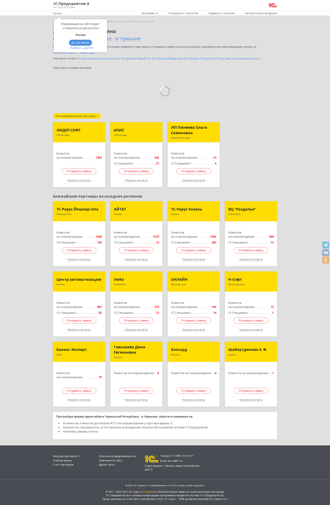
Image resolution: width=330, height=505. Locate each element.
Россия (81, 58)
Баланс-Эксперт (71, 349)
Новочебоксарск (64, 52)
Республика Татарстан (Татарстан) (207, 58)
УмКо (119, 279)
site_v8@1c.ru (175, 460)
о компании (149, 491)
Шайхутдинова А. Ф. (247, 349)
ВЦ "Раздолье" (242, 209)
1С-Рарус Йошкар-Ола (77, 209)
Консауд (179, 349)
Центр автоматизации (78, 279)
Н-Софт (235, 279)
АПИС (119, 130)
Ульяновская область (246, 58)
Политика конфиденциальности (117, 456)
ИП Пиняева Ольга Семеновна (189, 130)
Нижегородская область (103, 58)
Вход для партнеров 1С (66, 456)
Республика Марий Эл (135, 58)
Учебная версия (62, 460)
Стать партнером (63, 464)
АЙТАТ (120, 209)
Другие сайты (107, 464)
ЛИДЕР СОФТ (68, 130)
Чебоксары (86, 52)
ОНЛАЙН (179, 279)
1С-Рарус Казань (186, 209)
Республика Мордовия (167, 58)
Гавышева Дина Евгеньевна (129, 350)
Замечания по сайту (110, 460)
